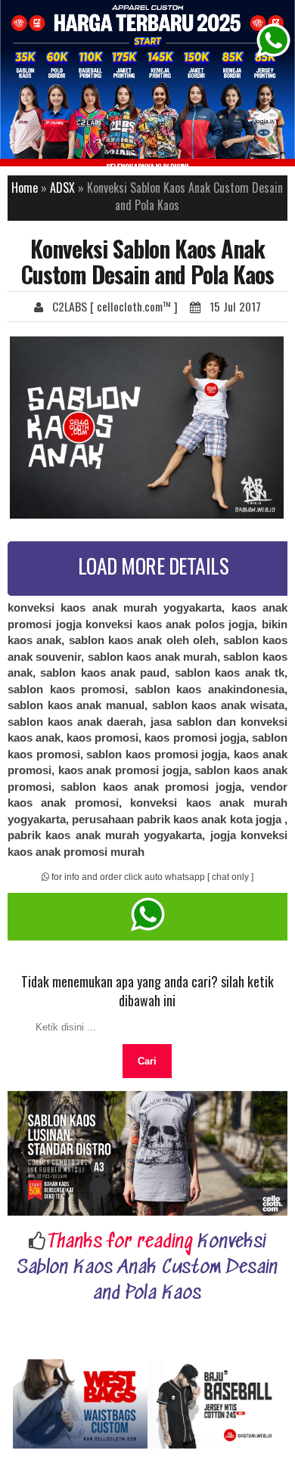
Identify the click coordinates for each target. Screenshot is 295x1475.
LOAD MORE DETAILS (153, 565)
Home (24, 187)
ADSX (62, 187)
